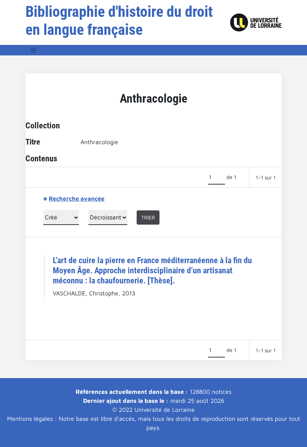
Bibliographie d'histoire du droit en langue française (119, 21)
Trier (148, 217)
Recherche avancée (76, 198)
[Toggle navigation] (33, 50)
